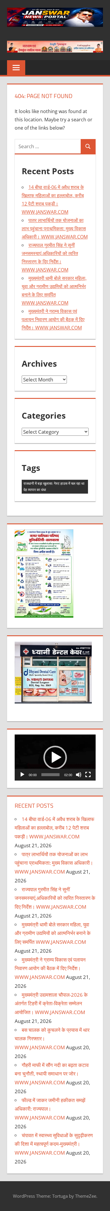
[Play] (22, 775)
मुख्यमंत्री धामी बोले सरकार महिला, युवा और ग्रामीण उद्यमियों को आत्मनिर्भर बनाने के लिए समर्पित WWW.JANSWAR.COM (53, 933)
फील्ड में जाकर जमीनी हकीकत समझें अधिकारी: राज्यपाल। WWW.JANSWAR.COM (50, 1109)
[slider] (50, 774)
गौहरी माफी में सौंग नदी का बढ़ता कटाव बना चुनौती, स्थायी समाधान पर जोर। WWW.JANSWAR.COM (52, 1074)
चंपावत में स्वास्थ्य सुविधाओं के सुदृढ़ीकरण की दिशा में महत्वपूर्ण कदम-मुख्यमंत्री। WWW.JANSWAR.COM (54, 1144)
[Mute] (79, 775)
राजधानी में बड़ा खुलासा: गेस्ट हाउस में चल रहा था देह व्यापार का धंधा (53, 486)
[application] (55, 757)
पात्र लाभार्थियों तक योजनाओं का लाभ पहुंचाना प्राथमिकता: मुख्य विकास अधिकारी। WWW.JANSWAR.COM (55, 228)
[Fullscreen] (88, 775)
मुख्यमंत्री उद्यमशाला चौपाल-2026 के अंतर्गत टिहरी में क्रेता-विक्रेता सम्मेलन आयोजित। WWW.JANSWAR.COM (51, 1003)
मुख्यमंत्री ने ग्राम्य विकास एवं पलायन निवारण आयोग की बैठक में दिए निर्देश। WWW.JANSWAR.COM (53, 319)
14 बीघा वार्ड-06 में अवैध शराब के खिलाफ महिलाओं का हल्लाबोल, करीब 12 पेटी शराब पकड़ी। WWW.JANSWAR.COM (54, 828)
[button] (55, 757)
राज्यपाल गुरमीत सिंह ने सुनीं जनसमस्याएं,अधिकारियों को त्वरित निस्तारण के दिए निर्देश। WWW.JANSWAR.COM (55, 898)
